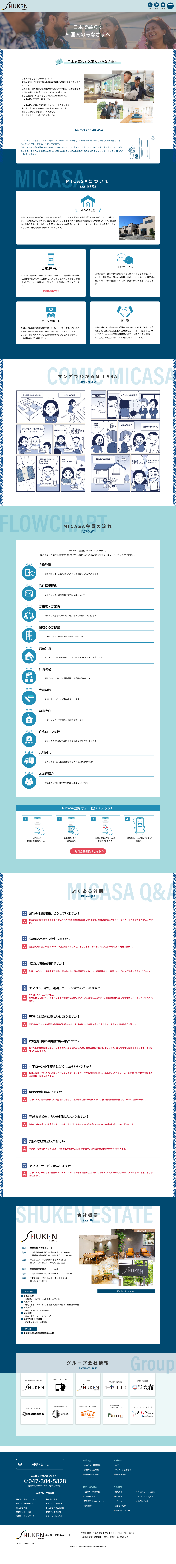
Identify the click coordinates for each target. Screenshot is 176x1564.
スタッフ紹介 (120, 1505)
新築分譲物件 (120, 1474)
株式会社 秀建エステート (26, 1499)
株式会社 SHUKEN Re (25, 1503)
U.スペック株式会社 (54, 1516)
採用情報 (118, 1496)
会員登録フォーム (52, 573)
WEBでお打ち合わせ (123, 1510)
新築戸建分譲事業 (91, 1469)
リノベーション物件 (123, 1469)
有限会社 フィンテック (25, 1516)
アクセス (118, 1501)
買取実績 (87, 1505)
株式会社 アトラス (23, 1512)
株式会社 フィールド (54, 1503)
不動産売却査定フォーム (94, 1501)
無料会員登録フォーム (36, 840)
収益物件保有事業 (91, 1474)
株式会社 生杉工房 (53, 1512)
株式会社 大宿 (21, 1507)
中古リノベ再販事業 (92, 1465)
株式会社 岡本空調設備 (55, 1507)
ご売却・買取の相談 (92, 1491)
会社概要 (118, 1491)
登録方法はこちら (51, 290)
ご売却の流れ (89, 1496)
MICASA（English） (146, 1496)
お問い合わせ (143, 1501)
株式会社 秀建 (51, 1499)
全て (117, 1465)
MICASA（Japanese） (147, 1491)
